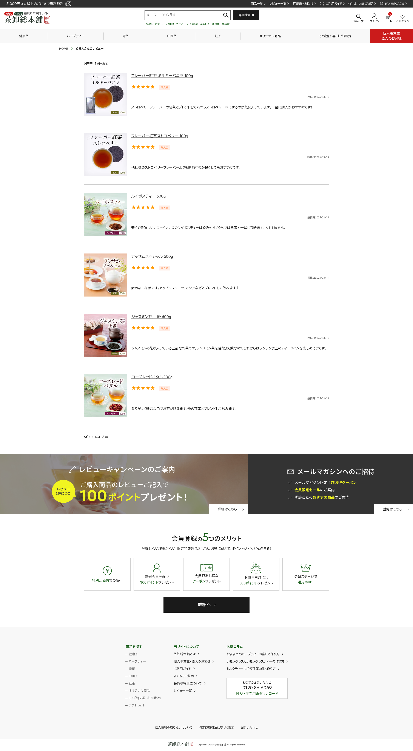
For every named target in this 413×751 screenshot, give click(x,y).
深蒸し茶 (205, 24)
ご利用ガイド (334, 4)
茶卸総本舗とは (303, 4)
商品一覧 (257, 4)
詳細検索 (245, 15)
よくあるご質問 (363, 4)
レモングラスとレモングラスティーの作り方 (255, 661)
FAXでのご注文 (394, 4)
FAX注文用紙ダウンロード (259, 693)
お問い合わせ (249, 727)
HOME (63, 48)
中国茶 (172, 36)
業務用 (216, 24)
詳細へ (204, 605)
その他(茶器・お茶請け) (335, 36)
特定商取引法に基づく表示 (216, 727)
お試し (158, 24)
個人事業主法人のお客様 (391, 36)
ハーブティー (75, 36)
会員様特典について (188, 683)
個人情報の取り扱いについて (174, 727)
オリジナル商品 (270, 36)
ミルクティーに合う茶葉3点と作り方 (251, 668)
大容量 (226, 24)
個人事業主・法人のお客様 (192, 661)
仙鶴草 (194, 24)
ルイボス (169, 24)
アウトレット (137, 705)
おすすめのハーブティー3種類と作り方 (253, 654)
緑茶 (125, 36)
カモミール (182, 24)
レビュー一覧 (277, 4)
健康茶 (24, 36)
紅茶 (218, 36)
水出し (149, 24)
